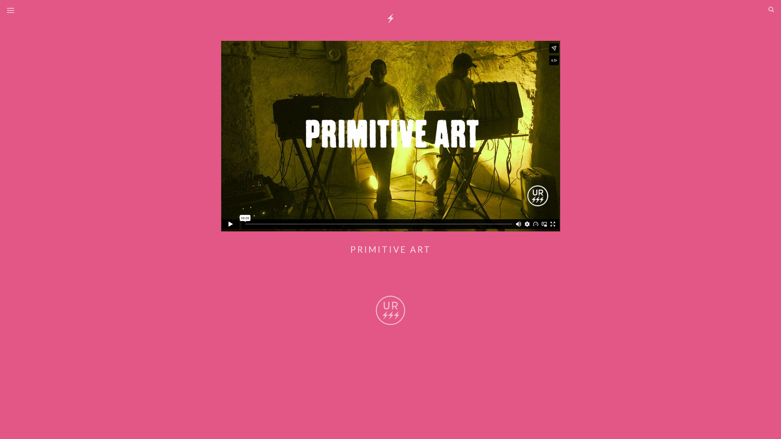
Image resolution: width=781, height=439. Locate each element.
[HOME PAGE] (390, 19)
